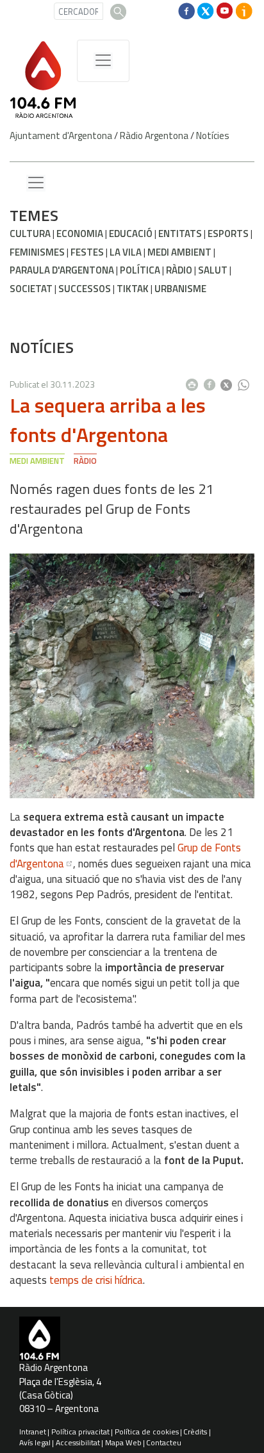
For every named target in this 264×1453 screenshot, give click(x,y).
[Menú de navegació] (103, 61)
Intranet (32, 1431)
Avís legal (35, 1442)
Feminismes (37, 252)
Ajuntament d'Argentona (61, 135)
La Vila (126, 252)
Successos (84, 288)
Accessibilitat (78, 1442)
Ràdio (179, 270)
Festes (87, 252)
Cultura (30, 233)
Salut (212, 270)
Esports (228, 233)
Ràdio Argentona (154, 135)
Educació (131, 233)
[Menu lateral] (36, 183)
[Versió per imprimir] (195, 381)
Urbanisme (180, 288)
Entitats (180, 233)
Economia (79, 233)
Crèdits (195, 1431)
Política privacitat (80, 1431)
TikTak (133, 288)
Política (140, 270)
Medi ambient (179, 252)
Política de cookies (147, 1431)
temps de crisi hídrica (96, 1280)
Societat (31, 288)
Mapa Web (123, 1442)
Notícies (212, 135)
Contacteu (163, 1442)
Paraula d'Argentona (62, 270)
